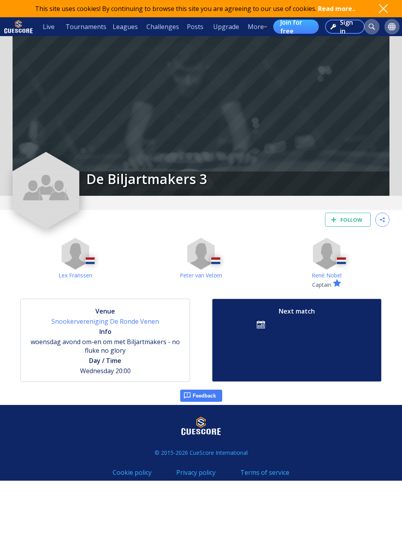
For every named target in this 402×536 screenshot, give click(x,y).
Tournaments (86, 26)
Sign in (346, 27)
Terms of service (264, 472)
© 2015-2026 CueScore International (201, 452)
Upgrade (226, 26)
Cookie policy (132, 472)
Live (49, 26)
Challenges (162, 26)
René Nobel (327, 275)
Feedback (204, 396)
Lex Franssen (75, 275)
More (256, 26)
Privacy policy (196, 472)
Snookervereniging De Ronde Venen (105, 321)
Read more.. (336, 8)
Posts (195, 26)
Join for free (291, 27)
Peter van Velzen (201, 275)
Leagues (125, 26)
